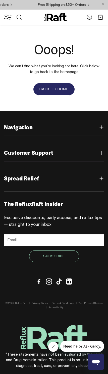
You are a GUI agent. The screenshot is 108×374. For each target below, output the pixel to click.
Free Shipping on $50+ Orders (60, 5)
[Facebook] (39, 281)
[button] (8, 17)
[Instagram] (49, 281)
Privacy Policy (40, 303)
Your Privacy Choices (90, 303)
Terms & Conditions (63, 303)
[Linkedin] (69, 281)
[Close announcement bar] (103, 4)
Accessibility (55, 307)
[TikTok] (59, 281)
